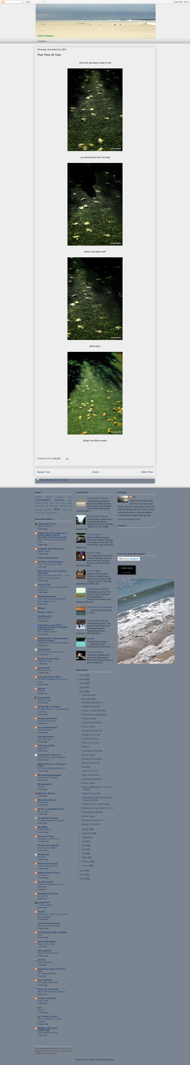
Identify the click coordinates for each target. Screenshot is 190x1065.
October (86, 829)
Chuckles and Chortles (47, 848)
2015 (82, 683)
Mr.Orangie (54, 506)
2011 (81, 875)
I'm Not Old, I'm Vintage (49, 707)
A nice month (43, 1001)
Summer (91, 639)
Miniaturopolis (45, 784)
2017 (82, 675)
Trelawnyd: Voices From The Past (51, 970)
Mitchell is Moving (46, 793)
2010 (82, 879)
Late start (41, 857)
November (39, 510)
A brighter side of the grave (51, 549)
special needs (40, 513)
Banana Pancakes (45, 962)
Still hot (41, 1010)
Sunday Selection (95, 652)
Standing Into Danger (48, 893)
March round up (44, 670)
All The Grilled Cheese (47, 632)
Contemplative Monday (49, 500)
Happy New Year (45, 661)
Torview (41, 960)
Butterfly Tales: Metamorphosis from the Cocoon (53, 639)
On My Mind (43, 896)
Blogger (41, 608)
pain (45, 510)
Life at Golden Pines (47, 727)
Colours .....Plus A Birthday (93, 711)
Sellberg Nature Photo (48, 873)
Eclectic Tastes (94, 534)
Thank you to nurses (46, 944)
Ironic (40, 935)
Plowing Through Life (48, 845)
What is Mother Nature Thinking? (51, 991)
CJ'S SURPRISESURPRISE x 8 (51, 768)
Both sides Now (44, 700)
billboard (49, 497)
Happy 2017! (43, 748)
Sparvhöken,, (43, 875)
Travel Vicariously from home (50, 564)
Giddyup (85, 747)
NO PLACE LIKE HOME (48, 982)
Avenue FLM (44, 585)
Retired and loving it (47, 864)
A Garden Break (88, 719)
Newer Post (43, 472)
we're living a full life (47, 1016)
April (84, 853)
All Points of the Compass (50, 562)
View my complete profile (129, 519)
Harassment (43, 802)
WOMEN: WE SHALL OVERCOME (48, 1029)
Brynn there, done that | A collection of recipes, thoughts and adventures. (52, 627)
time (56, 513)
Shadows (85, 767)
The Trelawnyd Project (47, 973)
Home (95, 472)
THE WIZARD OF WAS (48, 1033)
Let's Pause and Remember (99, 607)
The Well (41, 786)
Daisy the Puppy (45, 739)
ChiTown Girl (44, 649)
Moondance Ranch (47, 800)
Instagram (42, 41)
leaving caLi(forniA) (47, 718)
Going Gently (44, 698)
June (84, 845)
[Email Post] (67, 458)
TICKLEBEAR (44, 951)
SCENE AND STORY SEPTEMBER (53, 643)
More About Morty (45, 730)
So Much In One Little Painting (95, 804)
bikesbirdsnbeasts (47, 596)
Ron (57, 509)
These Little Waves (47, 942)
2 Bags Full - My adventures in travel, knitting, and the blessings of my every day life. (52, 535)
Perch (50, 510)
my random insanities (48, 818)
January (86, 865)
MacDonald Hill (41, 506)
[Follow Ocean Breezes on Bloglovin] (129, 560)
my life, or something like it (51, 809)
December (87, 695)
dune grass (49, 503)
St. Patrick (50, 513)
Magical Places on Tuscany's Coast (52, 765)
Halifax (69, 503)
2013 (82, 691)
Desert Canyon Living (48, 659)
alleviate (38, 497)
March (85, 857)
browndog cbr (44, 616)
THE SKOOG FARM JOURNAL (52, 932)
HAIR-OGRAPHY (45, 526)
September (87, 833)
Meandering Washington (50, 775)
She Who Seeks (45, 882)
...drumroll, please (45, 905)
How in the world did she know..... (52, 652)
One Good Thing (46, 836)
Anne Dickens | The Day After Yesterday (52, 572)
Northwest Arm (66, 506)
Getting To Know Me (90, 706)
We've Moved (43, 618)
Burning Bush (65, 497)
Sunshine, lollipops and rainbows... (52, 820)
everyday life (44, 668)
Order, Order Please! (90, 775)
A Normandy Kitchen (48, 558)
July (84, 841)
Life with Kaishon (46, 737)
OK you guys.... (44, 811)
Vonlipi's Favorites (47, 998)
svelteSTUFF (44, 903)
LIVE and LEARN (46, 746)
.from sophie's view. (47, 524)
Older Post (147, 472)
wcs (39, 1007)
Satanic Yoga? (44, 551)
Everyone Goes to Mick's (50, 677)
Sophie (69, 510)
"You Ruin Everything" (47, 721)
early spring (60, 503)
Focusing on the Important (49, 926)
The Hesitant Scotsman (49, 923)
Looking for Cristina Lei (49, 755)
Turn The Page (45, 980)
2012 (82, 871)
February (86, 861)
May (84, 849)
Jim (134, 497)
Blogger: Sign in (46, 612)
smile (64, 510)
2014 (82, 687)
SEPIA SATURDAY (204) (48, 953)
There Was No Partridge (48, 777)
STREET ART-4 (44, 829)
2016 (82, 679)
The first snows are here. (48, 866)
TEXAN (41, 912)
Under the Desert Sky (48, 989)
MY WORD (43, 827)
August (85, 837)
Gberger (42, 688)
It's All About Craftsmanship (93, 715)
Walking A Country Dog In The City (97, 808)
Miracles (41, 691)
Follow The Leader (90, 743)
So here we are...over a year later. (52, 757)
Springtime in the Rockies (48, 839)
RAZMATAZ (43, 854)
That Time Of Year (89, 739)
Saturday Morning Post (91, 702)
